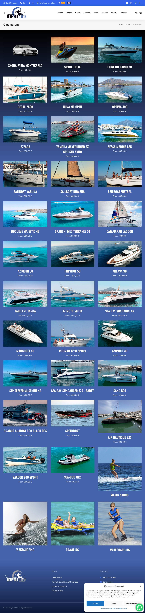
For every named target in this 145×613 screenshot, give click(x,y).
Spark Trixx (72, 67)
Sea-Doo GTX (72, 477)
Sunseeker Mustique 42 (25, 390)
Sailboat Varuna (25, 191)
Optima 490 (119, 106)
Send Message (11, 3)
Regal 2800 (25, 106)
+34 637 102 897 (109, 577)
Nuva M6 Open (72, 106)
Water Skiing (120, 495)
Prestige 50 (72, 271)
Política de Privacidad (120, 608)
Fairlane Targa (25, 311)
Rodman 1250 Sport (72, 350)
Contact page (108, 582)
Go (32, 3)
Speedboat (72, 430)
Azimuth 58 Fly (72, 311)
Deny (114, 603)
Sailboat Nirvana (72, 191)
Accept (95, 603)
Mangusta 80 (25, 350)
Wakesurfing (25, 549)
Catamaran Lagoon (119, 231)
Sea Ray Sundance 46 (119, 311)
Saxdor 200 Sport (25, 477)
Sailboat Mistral (120, 191)
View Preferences (132, 603)
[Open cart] (141, 13)
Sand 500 (119, 390)
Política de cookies (106, 608)
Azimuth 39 (119, 350)
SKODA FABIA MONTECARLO (25, 65)
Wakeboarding (120, 549)
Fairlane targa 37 (119, 67)
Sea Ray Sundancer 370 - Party (72, 390)
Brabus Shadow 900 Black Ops (25, 430)
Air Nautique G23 (120, 437)
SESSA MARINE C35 (120, 146)
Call (24, 3)
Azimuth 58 (25, 271)
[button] (140, 586)
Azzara (25, 146)
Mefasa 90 (120, 271)
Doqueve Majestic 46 (25, 231)
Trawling (72, 549)
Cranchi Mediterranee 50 (72, 231)
